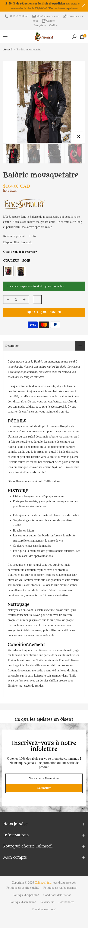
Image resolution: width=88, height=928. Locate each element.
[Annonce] (42, 5)
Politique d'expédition (26, 895)
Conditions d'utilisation (57, 895)
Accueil (7, 49)
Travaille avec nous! (44, 909)
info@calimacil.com (47, 16)
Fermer (83, 5)
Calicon (50, 20)
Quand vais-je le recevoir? (20, 251)
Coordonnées (66, 902)
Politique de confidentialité (22, 887)
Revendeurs (47, 902)
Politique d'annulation (23, 902)
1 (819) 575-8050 (18, 16)
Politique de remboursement (60, 887)
